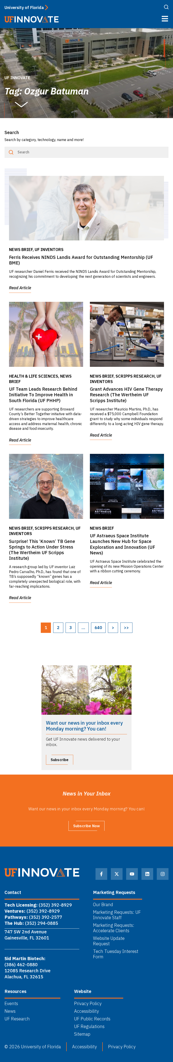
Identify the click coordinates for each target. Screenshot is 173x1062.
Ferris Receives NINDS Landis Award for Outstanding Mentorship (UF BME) (81, 260)
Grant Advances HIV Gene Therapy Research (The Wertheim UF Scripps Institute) (126, 394)
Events (11, 1003)
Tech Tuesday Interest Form (115, 954)
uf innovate (17, 77)
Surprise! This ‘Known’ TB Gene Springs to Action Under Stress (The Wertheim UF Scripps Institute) (42, 549)
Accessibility (86, 1011)
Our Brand (103, 904)
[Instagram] (162, 874)
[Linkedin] (147, 874)
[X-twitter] (117, 874)
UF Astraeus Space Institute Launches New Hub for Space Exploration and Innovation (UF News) (122, 544)
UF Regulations (89, 1026)
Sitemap (82, 1034)
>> (126, 627)
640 (98, 627)
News (10, 1011)
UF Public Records (92, 1019)
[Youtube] (132, 874)
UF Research (17, 1019)
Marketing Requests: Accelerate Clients (113, 928)
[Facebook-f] (101, 874)
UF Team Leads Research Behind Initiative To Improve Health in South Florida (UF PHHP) (43, 394)
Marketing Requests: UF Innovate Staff (117, 915)
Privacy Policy (88, 1003)
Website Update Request (109, 941)
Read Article (20, 287)
